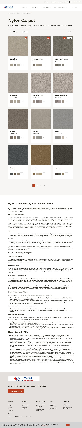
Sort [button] (70, 31)
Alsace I (35, 132)
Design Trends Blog (25, 405)
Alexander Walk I (38, 95)
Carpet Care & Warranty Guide (40, 405)
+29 (44, 137)
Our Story (51, 409)
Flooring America (11, 13)
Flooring (18, 13)
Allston (12, 132)
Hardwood (10, 407)
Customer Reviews (53, 406)
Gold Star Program (53, 408)
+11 (21, 101)
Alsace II (58, 132)
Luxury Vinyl (10, 410)
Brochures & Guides (26, 404)
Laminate (10, 408)
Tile (9, 413)
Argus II (35, 168)
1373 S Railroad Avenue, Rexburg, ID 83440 (23, 416)
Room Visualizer (25, 408)
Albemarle (13, 95)
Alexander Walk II (61, 95)
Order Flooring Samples (67, 407)
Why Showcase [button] (45, 7)
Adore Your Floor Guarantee (53, 405)
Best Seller (69, 38)
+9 (66, 101)
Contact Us (65, 405)
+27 (21, 173)
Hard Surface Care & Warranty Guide (40, 410)
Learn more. (45, 425)
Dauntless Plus (37, 59)
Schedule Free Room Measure (67, 409)
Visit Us (46, 2)
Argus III (57, 168)
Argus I (12, 168)
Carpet (23, 13)
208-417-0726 (77, 2)
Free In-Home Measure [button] (59, 7)
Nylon (24, 31)
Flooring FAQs (24, 407)
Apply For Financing (67, 404)
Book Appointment (17, 391)
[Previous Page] (30, 185)
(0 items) (79, 7)
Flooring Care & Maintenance (39, 407)
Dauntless (13, 59)
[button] (72, 7)
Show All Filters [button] (13, 31)
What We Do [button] (22, 7)
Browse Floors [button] (33, 7)
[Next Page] (51, 185)
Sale (26, 38)
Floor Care (10, 405)
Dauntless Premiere (61, 59)
